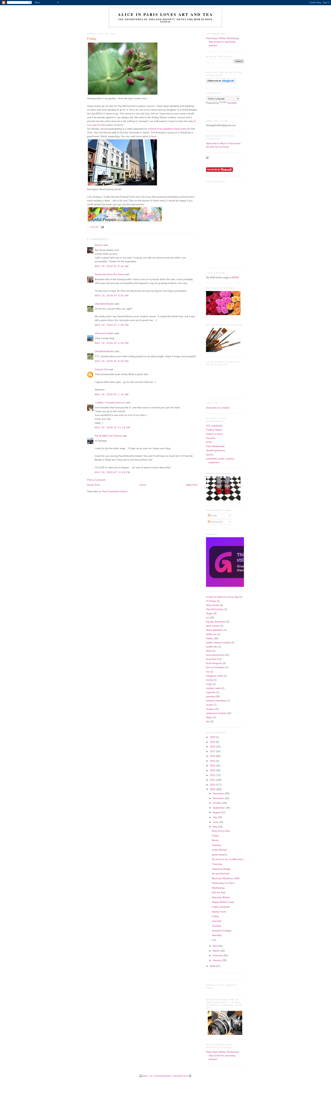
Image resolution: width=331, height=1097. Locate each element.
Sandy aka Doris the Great (109, 274)
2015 (213, 761)
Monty (215, 840)
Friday (91, 38)
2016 (213, 756)
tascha (209, 454)
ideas (209, 651)
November (219, 798)
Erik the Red (218, 892)
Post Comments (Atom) (115, 491)
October (217, 803)
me (207, 671)
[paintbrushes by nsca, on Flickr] (223, 351)
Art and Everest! (220, 873)
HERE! (235, 277)
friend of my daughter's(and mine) (168, 128)
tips (208, 721)
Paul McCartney (214, 609)
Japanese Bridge (221, 869)
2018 (213, 746)
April (215, 946)
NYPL (209, 442)
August (217, 812)
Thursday (217, 864)
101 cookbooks (214, 425)
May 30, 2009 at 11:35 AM (112, 427)
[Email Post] (101, 227)
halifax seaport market (218, 642)
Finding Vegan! (214, 429)
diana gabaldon (214, 630)
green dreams (219, 854)
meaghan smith (214, 676)
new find (216, 921)
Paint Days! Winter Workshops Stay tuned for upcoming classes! (222, 42)
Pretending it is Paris (223, 883)
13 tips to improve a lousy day (222, 597)
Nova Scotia (212, 605)
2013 (213, 770)
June (216, 822)
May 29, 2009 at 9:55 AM (112, 295)
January (217, 960)
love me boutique (215, 667)
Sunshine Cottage (221, 930)
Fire (214, 940)
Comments (216, 522)
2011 (213, 780)
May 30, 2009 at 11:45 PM (112, 472)
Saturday (217, 935)
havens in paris (214, 434)
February (218, 955)
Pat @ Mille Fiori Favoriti (108, 436)
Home (142, 485)
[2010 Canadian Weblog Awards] (243, 586)
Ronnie (99, 245)
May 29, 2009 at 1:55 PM (112, 325)
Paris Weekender (215, 446)
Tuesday (216, 845)
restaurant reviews (216, 713)
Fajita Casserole (221, 907)
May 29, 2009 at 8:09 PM (112, 361)
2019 (213, 742)
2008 (213, 966)
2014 (213, 765)
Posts (213, 515)
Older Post (191, 485)
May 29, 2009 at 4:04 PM (112, 343)
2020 (213, 737)
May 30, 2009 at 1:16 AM (112, 394)
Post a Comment (96, 480)
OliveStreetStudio (104, 304)
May (215, 826)
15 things (211, 601)
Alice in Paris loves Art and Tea (165, 14)
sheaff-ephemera (215, 450)
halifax (209, 638)
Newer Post (93, 485)
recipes (210, 709)
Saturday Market (221, 897)
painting (210, 696)
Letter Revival (219, 850)
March (216, 951)
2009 (213, 789)
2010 (213, 784)
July (215, 817)
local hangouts (214, 663)
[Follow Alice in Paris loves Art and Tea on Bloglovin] (221, 82)
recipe (209, 704)
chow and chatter (104, 333)
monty (209, 680)
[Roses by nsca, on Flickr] (223, 314)
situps (209, 717)
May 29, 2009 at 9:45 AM (112, 266)
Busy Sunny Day (221, 831)
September (219, 808)
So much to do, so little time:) (228, 859)
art (207, 617)
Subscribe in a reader (217, 407)
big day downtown (216, 621)
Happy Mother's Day (223, 902)
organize (210, 692)
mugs (209, 684)
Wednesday (218, 888)
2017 (213, 751)
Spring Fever (219, 911)
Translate (232, 103)
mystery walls (213, 688)
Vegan (209, 613)
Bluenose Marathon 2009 (225, 878)
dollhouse (211, 634)
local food (211, 659)
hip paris (210, 438)
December (219, 793)
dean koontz (212, 626)
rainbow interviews (216, 700)
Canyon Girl (101, 369)
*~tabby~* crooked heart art (110, 402)
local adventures (215, 655)
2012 (213, 775)
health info (211, 646)
